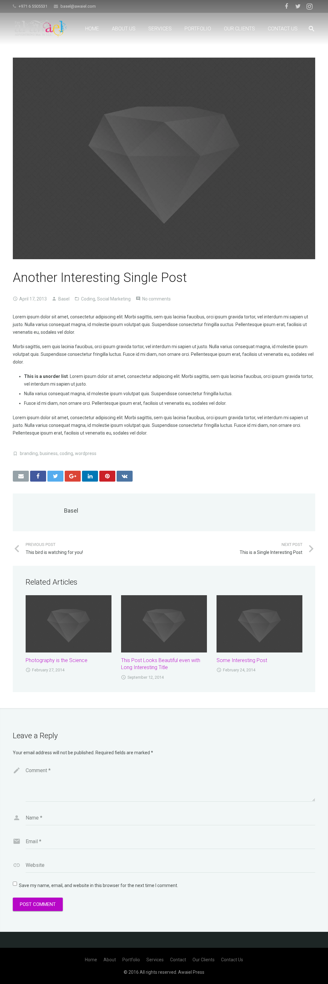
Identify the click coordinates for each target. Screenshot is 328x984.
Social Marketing (114, 298)
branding (29, 453)
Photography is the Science (56, 660)
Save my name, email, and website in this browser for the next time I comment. (98, 885)
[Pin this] (107, 476)
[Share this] (38, 476)
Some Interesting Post (242, 660)
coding (66, 453)
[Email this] (21, 476)
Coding (88, 298)
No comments (156, 298)
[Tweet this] (55, 476)
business (49, 453)
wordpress (85, 453)
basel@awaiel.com (78, 6)
